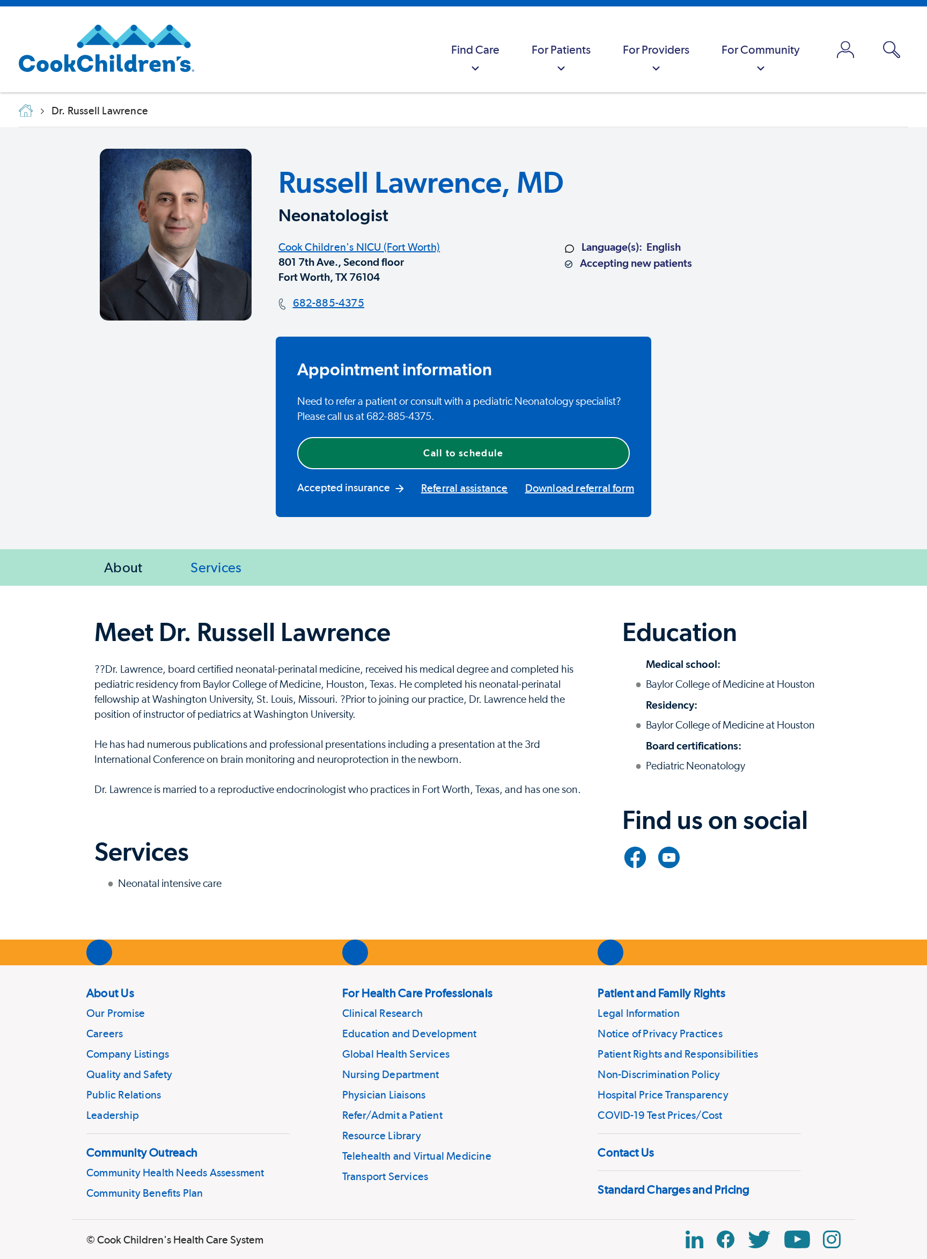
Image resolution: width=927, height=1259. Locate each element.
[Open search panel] (891, 50)
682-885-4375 (328, 302)
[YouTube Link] (797, 1239)
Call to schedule (463, 453)
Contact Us (626, 1152)
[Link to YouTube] (669, 857)
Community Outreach (141, 1152)
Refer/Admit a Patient (392, 1115)
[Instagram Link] (832, 1239)
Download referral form (579, 488)
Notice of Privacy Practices (660, 1033)
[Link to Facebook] (635, 857)
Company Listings (127, 1053)
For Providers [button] (656, 49)
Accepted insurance (343, 487)
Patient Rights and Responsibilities (678, 1053)
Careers (104, 1033)
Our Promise (115, 1013)
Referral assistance (464, 488)
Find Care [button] (475, 49)
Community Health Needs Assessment (175, 1172)
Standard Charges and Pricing (673, 1189)
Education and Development (409, 1033)
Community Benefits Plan (144, 1193)
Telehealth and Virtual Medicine (416, 1155)
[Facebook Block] (725, 1239)
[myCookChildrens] (845, 49)
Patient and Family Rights (661, 993)
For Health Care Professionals (417, 993)
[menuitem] (475, 49)
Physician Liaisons (384, 1094)
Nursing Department (390, 1074)
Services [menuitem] (215, 567)
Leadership (112, 1115)
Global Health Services (396, 1053)
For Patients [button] (561, 49)
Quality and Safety (129, 1074)
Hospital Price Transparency (663, 1094)
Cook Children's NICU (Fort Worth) (359, 247)
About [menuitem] (123, 567)
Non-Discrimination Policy (659, 1074)
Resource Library (381, 1135)
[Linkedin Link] (694, 1239)
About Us (110, 993)
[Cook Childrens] (101, 49)
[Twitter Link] (759, 1239)
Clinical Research (382, 1013)
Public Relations (123, 1094)
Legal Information (638, 1013)
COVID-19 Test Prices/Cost (660, 1115)
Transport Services (385, 1176)
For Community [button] (761, 49)
